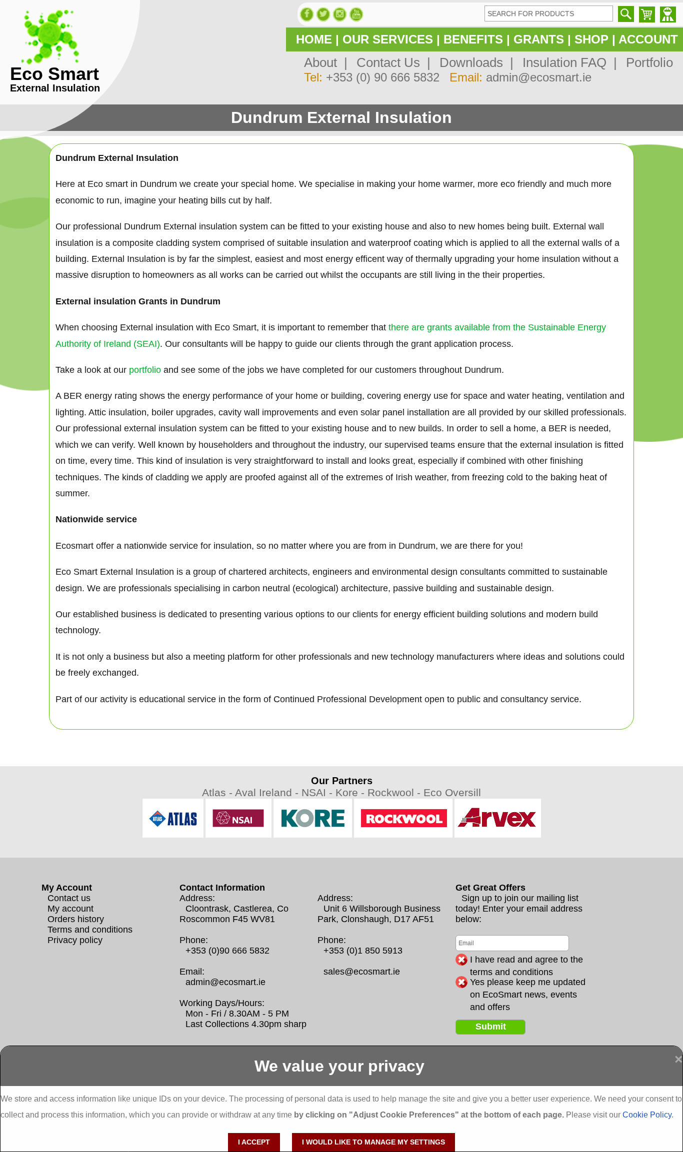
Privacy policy (75, 940)
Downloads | (473, 62)
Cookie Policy (647, 1115)
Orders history (76, 919)
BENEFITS (473, 39)
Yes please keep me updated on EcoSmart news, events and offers (528, 982)
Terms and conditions (90, 930)
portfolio (145, 370)
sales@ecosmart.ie (362, 972)
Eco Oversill (452, 792)
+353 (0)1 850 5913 (363, 951)
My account (71, 909)
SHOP (591, 39)
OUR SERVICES (387, 39)
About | (326, 62)
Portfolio (646, 62)
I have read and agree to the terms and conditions (526, 960)
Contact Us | (390, 62)
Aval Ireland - (268, 792)
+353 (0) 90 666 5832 (383, 77)
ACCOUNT (648, 39)
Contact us (69, 898)
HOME (314, 39)
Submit (491, 1027)
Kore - (352, 792)
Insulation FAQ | (566, 62)
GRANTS (539, 39)
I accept (254, 1142)
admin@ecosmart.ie (539, 77)
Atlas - (218, 792)
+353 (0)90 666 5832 (228, 951)
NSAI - (319, 792)
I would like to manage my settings (373, 1142)
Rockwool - (396, 792)
